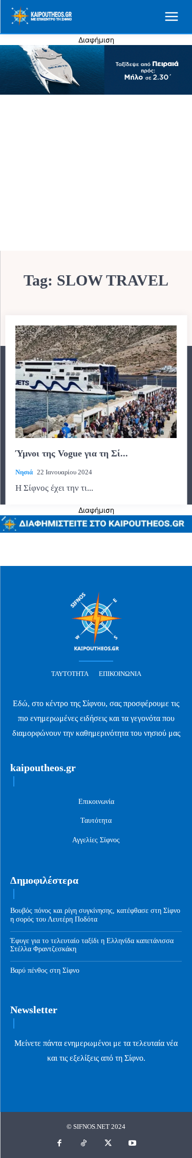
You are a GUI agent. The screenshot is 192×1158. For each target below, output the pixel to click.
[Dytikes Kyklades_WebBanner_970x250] (96, 92)
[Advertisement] (96, 174)
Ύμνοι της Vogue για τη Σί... (71, 453)
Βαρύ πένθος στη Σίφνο (44, 970)
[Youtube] (132, 1143)
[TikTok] (84, 1143)
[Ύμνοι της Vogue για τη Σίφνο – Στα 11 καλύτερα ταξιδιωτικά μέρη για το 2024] (96, 382)
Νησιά (24, 472)
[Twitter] (108, 1143)
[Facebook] (60, 1143)
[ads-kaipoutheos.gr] (96, 530)
